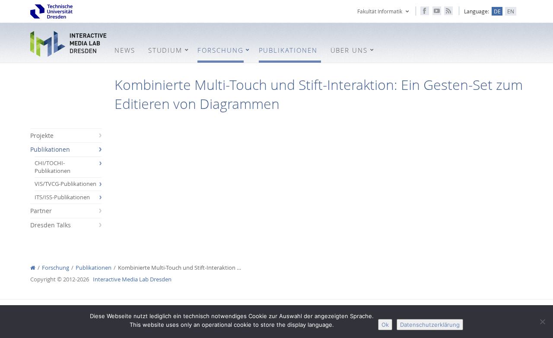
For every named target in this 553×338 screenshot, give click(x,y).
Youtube (436, 10)
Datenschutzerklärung (430, 324)
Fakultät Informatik (379, 11)
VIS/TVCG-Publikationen (65, 184)
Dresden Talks (50, 225)
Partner (41, 211)
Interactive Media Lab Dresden (69, 44)
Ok (385, 324)
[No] (542, 321)
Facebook (424, 10)
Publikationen (50, 149)
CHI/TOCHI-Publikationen (52, 167)
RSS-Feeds (448, 10)
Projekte (42, 135)
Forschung (55, 267)
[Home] (32, 268)
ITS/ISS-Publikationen (62, 197)
